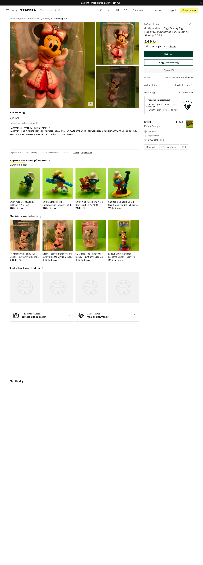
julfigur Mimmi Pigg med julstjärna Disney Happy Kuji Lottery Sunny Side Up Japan (123, 255)
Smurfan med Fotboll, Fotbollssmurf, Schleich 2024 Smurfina (57, 203)
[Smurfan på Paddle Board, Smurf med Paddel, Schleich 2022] (123, 183)
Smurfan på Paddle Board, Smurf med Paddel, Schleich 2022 (122, 203)
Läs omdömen (169, 147)
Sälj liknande (86, 153)
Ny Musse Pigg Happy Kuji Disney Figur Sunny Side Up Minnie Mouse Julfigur (89, 255)
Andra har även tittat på (27, 268)
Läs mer (172, 46)
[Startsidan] (28, 10)
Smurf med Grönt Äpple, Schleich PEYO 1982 (22, 203)
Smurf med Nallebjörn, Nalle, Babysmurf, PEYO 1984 (89, 203)
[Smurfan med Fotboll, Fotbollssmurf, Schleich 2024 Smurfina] (58, 183)
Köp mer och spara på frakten (28, 160)
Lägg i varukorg (169, 62)
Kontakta (151, 147)
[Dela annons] (190, 24)
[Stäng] (200, 2)
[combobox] (71, 10)
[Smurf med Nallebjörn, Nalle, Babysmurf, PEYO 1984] (90, 183)
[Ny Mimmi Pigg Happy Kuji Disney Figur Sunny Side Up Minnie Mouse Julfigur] (25, 235)
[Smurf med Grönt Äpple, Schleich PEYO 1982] (25, 183)
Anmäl (76, 153)
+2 (117, 86)
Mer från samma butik (26, 216)
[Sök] (101, 10)
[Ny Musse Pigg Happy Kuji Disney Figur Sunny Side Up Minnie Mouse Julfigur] (90, 235)
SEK (126, 10)
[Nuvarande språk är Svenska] (118, 10)
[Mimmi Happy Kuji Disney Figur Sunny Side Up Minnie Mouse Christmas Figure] (58, 235)
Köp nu (168, 54)
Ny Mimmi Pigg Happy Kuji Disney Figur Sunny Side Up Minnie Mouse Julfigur (23, 255)
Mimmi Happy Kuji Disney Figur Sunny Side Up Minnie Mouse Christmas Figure (57, 255)
